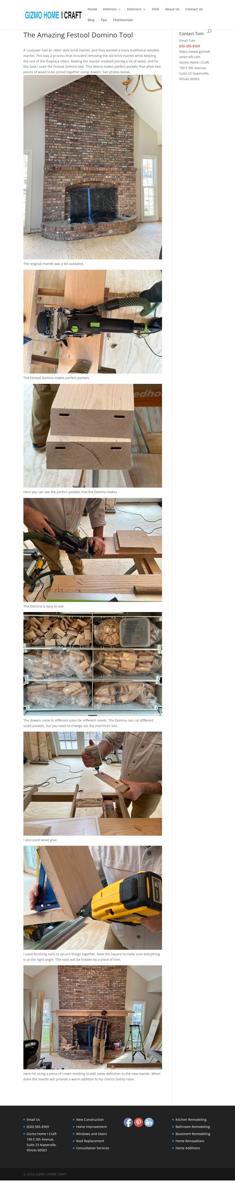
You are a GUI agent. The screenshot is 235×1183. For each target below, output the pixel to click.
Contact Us (194, 9)
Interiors (110, 9)
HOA (155, 9)
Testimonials (123, 20)
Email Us (33, 1119)
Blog (91, 20)
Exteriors (134, 9)
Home (92, 9)
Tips (104, 20)
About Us (172, 9)
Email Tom (187, 40)
